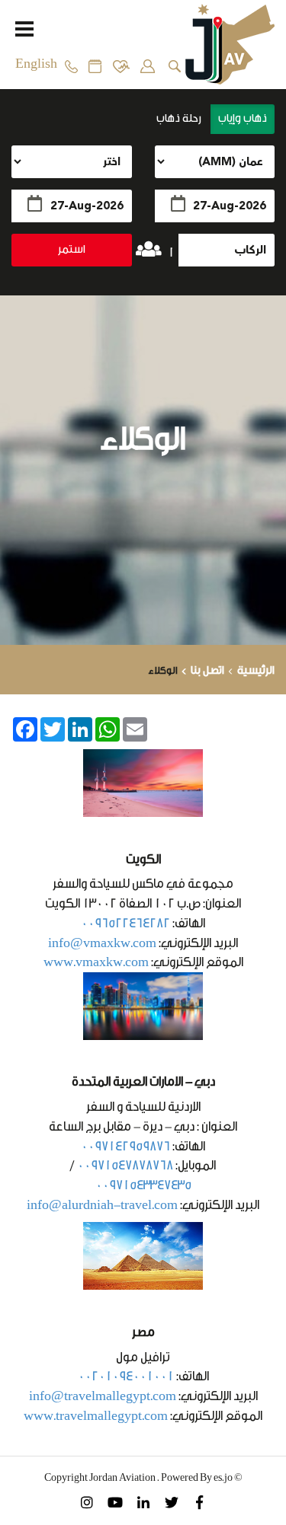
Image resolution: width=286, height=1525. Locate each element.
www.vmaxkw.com (96, 962)
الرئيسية (256, 670)
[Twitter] (171, 1501)
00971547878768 (125, 1165)
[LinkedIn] (143, 1501)
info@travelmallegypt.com (102, 1396)
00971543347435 (143, 1185)
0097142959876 (125, 1146)
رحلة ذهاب (180, 118)
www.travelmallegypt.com (96, 1416)
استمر (71, 249)
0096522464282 (125, 923)
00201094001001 (126, 1376)
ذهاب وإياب (242, 118)
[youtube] (114, 1501)
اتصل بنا (207, 670)
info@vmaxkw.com (102, 943)
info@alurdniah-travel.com (102, 1205)
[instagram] (86, 1501)
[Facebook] (199, 1501)
